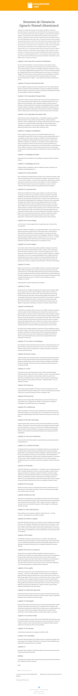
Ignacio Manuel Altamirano (25, 670)
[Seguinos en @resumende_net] (39, 687)
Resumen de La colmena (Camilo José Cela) (51, 674)
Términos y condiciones (34, 689)
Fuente (19, 665)
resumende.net (42, 693)
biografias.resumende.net (39, 691)
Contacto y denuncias (44, 689)
